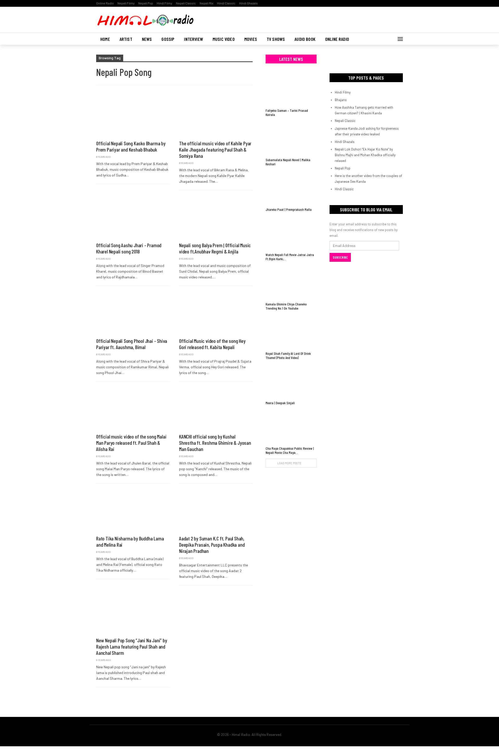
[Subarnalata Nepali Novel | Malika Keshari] (291, 138)
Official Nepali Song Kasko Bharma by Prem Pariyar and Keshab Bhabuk (131, 146)
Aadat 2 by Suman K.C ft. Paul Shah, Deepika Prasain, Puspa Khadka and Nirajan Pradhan (212, 544)
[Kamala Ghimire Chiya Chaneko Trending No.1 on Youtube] (291, 282)
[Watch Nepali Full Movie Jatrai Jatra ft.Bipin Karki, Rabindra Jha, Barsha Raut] (291, 233)
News (147, 39)
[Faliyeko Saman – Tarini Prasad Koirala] (291, 88)
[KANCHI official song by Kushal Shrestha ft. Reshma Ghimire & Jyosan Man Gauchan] (216, 408)
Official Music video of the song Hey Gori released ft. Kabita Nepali (212, 344)
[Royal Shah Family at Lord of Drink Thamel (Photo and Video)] (291, 331)
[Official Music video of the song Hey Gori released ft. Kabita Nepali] (216, 313)
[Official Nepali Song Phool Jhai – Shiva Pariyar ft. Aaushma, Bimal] (133, 313)
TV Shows (276, 39)
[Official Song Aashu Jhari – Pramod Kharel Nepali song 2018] (133, 217)
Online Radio (105, 3)
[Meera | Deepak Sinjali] (291, 381)
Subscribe (340, 257)
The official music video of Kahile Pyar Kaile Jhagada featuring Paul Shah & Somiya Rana (215, 149)
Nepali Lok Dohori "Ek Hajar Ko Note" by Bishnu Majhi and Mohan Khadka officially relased (365, 155)
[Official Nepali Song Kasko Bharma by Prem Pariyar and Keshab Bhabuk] (133, 115)
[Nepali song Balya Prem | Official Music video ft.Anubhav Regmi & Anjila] (216, 217)
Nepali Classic (186, 3)
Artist (126, 39)
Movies (250, 39)
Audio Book (305, 39)
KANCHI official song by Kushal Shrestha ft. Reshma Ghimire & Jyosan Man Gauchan (215, 442)
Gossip (167, 39)
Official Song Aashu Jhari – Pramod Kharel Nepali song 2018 (128, 248)
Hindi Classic (226, 3)
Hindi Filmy (164, 3)
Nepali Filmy (126, 3)
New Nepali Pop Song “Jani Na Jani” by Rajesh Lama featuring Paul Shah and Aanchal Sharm (131, 646)
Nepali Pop (145, 3)
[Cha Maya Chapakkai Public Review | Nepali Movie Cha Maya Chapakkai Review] (291, 426)
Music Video (224, 39)
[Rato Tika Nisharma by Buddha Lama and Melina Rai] (133, 510)
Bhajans (341, 100)
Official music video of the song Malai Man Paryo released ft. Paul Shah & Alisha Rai (131, 442)
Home (105, 39)
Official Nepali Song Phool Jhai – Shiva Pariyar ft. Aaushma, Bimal (131, 344)
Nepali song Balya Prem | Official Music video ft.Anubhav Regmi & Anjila (215, 248)
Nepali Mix (206, 3)
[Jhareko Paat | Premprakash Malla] (291, 187)
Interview (193, 39)
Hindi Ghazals (248, 3)
